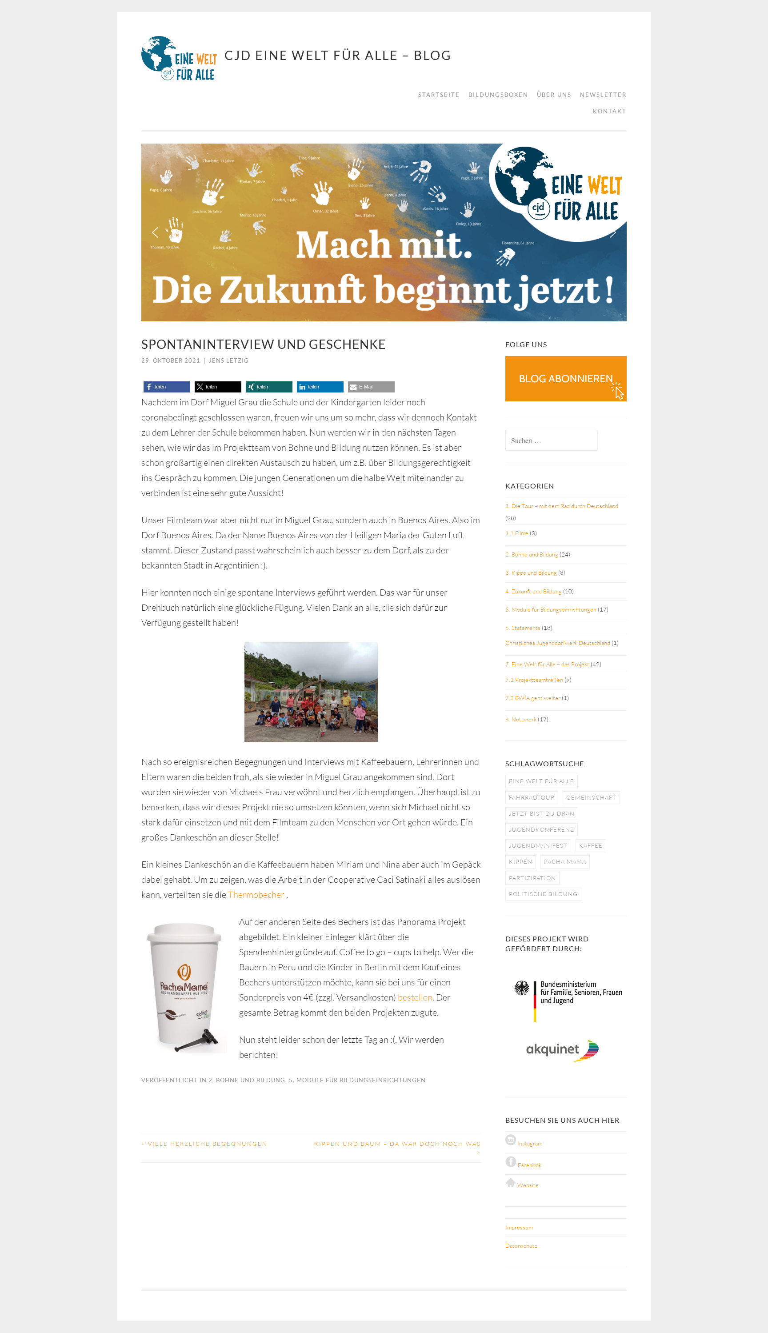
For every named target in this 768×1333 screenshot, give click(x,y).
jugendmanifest (538, 845)
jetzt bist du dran (542, 813)
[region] (384, 232)
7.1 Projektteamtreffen (534, 679)
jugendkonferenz (541, 829)
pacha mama (565, 861)
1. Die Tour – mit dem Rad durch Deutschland (561, 505)
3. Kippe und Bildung (531, 572)
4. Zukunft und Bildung (533, 591)
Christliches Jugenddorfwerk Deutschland (557, 642)
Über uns (554, 94)
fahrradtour (532, 797)
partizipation (532, 877)
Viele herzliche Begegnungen (204, 1143)
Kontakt (610, 111)
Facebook (528, 1165)
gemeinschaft (591, 797)
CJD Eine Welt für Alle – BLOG (338, 55)
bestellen (415, 997)
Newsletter (603, 94)
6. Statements (522, 627)
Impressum (519, 1227)
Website (527, 1185)
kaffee (591, 845)
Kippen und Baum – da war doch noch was (397, 1148)
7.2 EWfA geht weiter (532, 697)
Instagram (529, 1143)
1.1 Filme (516, 532)
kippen (520, 861)
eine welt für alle (541, 781)
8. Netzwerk (520, 719)
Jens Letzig (229, 360)
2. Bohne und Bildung (246, 1080)
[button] (155, 232)
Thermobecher (257, 894)
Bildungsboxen (498, 94)
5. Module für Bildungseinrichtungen (357, 1080)
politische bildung (543, 893)
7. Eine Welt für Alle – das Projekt (547, 664)
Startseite (439, 94)
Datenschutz (521, 1245)
